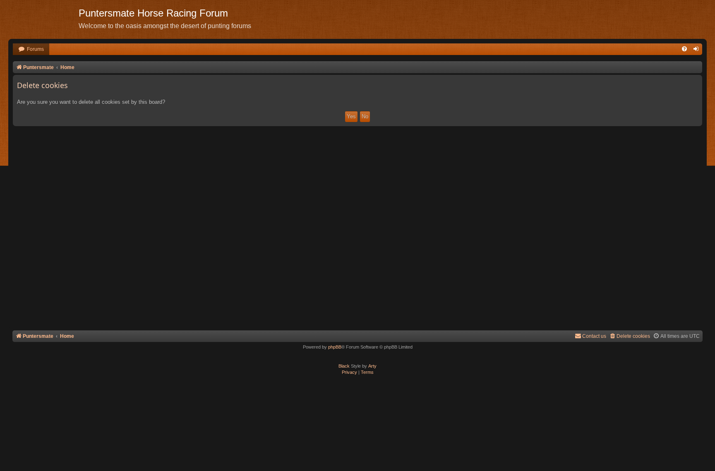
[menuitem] (31, 49)
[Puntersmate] (43, 18)
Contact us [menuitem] (594, 336)
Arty (372, 365)
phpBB (334, 346)
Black (344, 365)
